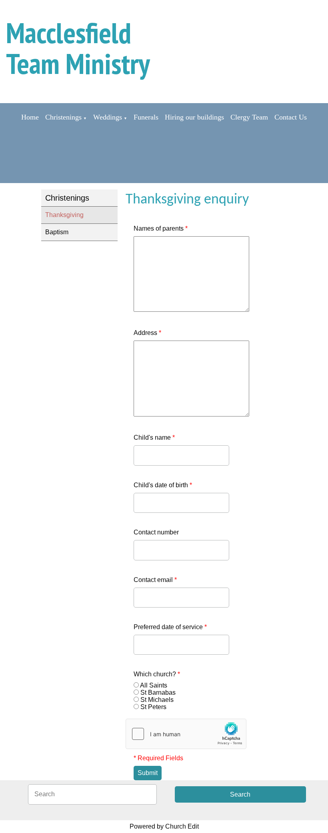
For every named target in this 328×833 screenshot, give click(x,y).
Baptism (56, 232)
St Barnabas (158, 692)
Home (30, 117)
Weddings (107, 117)
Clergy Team (249, 117)
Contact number (156, 532)
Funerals (146, 117)
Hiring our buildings (194, 117)
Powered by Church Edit (164, 826)
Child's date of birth (163, 485)
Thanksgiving (64, 214)
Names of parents (161, 228)
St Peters (153, 706)
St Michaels (157, 699)
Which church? (157, 674)
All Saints (153, 685)
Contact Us (290, 117)
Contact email (155, 579)
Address (147, 332)
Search (240, 794)
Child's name (154, 437)
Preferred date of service (170, 627)
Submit (148, 772)
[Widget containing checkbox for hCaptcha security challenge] (186, 734)
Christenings (63, 117)
